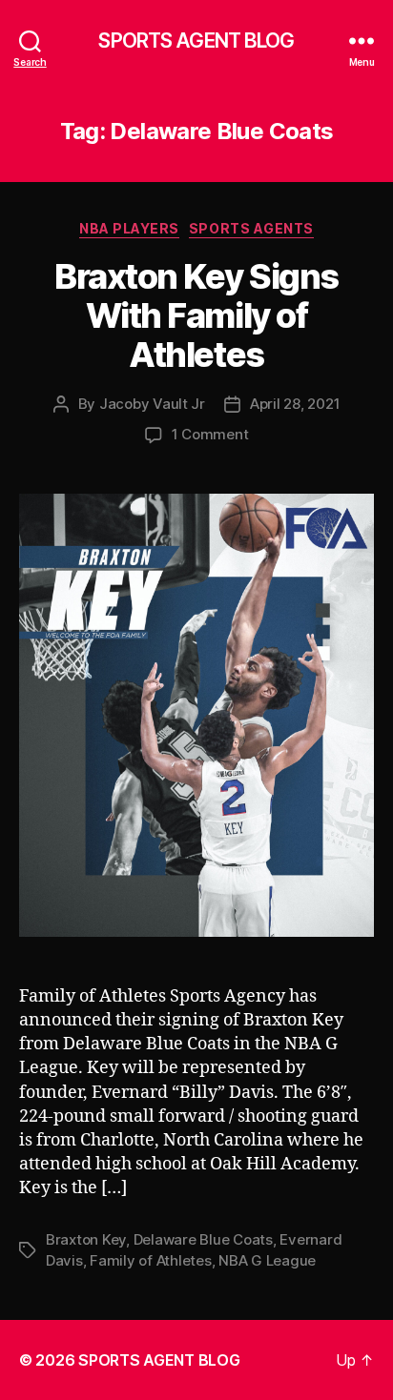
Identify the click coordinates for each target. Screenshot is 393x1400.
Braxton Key (86, 1239)
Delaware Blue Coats (203, 1239)
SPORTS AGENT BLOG (196, 40)
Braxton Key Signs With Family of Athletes (196, 315)
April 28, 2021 (295, 404)
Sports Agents (251, 228)
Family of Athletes (150, 1260)
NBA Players (129, 228)
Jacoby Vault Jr (152, 404)
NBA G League (267, 1260)
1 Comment (210, 434)
